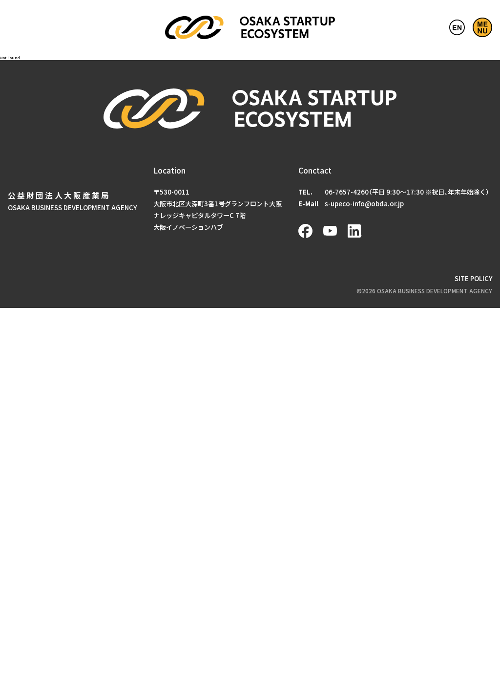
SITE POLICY (473, 278)
